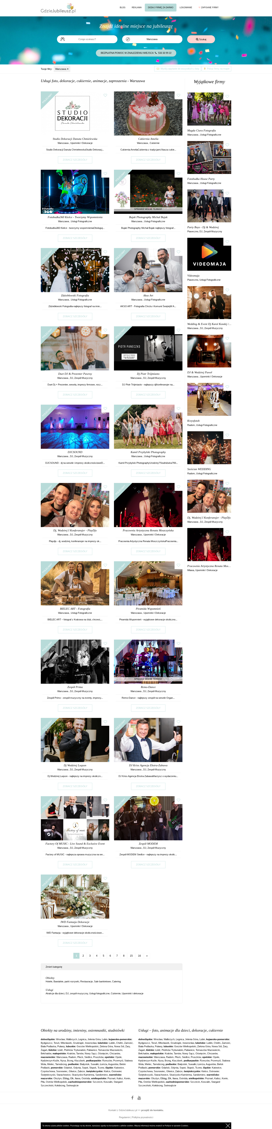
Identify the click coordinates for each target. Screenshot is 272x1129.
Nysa (63, 1060)
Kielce (107, 1071)
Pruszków (98, 1057)
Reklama (137, 7)
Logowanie (186, 7)
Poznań (111, 1078)
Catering (116, 981)
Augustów (113, 1064)
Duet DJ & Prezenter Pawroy (75, 373)
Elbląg (66, 1078)
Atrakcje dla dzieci (55, 993)
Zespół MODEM (148, 843)
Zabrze (81, 1071)
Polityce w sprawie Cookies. (177, 1126)
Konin (127, 1078)
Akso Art (148, 295)
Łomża (103, 1064)
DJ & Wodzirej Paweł (199, 372)
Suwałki (95, 1064)
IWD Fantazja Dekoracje (75, 922)
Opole (118, 1057)
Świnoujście (72, 1085)
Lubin (104, 1039)
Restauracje (86, 981)
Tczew (101, 1067)
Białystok (84, 1064)
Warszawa (62, 69)
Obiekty (50, 977)
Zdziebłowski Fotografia (75, 295)
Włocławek (66, 1043)
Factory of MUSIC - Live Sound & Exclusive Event (75, 843)
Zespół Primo (75, 687)
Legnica (82, 1039)
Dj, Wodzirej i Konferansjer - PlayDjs (75, 530)
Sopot (85, 1067)
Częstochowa (48, 1071)
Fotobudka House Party (201, 178)
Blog (122, 7)
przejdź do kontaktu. (152, 1110)
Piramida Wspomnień (148, 608)
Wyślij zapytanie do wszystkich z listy (179, 68)
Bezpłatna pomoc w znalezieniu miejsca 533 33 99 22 (136, 53)
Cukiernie (154, 143)
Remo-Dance (148, 687)
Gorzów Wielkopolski (87, 1046)
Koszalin (108, 1081)
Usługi (49, 989)
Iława (77, 1078)
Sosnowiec (62, 1071)
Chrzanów (115, 1053)
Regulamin (124, 1117)
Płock (80, 1057)
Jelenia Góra (94, 1039)
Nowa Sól (119, 1046)
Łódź (60, 1050)
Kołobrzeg (60, 1085)
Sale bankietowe (102, 981)
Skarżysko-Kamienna (83, 1074)
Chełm (119, 1043)
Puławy (61, 1046)
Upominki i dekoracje (81, 143)
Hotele (49, 981)
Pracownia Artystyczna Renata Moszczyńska (148, 530)
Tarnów (79, 1053)
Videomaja (193, 275)
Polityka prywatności (142, 1117)
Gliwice (72, 1071)
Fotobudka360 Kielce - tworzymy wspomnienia (75, 217)
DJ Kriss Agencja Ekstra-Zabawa (148, 765)
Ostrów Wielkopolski (56, 1081)
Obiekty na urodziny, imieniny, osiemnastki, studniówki (83, 1030)
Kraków (71, 1053)
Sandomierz (101, 1074)
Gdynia (77, 1067)
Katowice (119, 1067)
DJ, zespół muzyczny (81, 378)
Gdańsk (68, 1067)
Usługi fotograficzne (81, 221)
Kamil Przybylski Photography (148, 452)
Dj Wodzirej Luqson (75, 765)
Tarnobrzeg (61, 1064)
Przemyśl (118, 1060)
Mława (190, 570)
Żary (127, 1046)
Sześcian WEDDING (199, 469)
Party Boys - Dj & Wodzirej (203, 227)
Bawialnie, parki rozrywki (66, 981)
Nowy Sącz (91, 1053)
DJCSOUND (75, 452)
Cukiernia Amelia (148, 138)
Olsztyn (58, 1078)
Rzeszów (107, 1060)
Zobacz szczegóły (75, 159)
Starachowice (64, 1074)
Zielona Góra (106, 1046)
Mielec (50, 1064)
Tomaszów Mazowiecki (110, 1050)
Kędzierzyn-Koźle (50, 1060)
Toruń (56, 1043)
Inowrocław (90, 1043)
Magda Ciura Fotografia (201, 130)
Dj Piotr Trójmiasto (148, 373)
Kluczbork (79, 1060)
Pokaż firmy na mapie (218, 68)
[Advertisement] (111, 1015)
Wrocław (60, 1039)
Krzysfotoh (193, 420)
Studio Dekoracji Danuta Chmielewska (75, 138)
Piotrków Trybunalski (74, 1050)
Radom (191, 425)
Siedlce (88, 1057)
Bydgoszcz (46, 1043)
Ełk (72, 1078)
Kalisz (120, 1078)
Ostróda (86, 1078)
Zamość (128, 1043)
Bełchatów (46, 1053)
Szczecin (97, 1081)
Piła (43, 1081)
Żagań (44, 1050)
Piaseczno (192, 231)
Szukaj (202, 39)
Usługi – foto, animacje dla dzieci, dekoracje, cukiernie (180, 1030)
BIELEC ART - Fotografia (75, 608)
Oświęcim (103, 1053)
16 (139, 955)
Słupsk (92, 1067)
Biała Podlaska (48, 1046)
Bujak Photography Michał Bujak (148, 217)
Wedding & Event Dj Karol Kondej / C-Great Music (209, 324)
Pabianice (92, 1050)
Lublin (112, 1043)
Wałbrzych (71, 1039)
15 (131, 955)
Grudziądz (78, 1043)
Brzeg (70, 1060)
